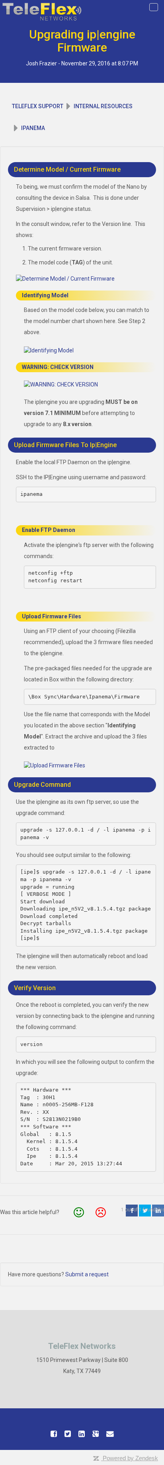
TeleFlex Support (37, 106)
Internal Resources (103, 106)
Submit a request (87, 1274)
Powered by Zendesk (130, 1458)
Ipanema (33, 128)
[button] (78, 1212)
